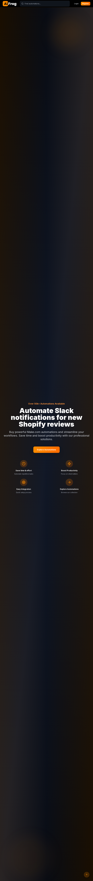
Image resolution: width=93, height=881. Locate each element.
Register (85, 4)
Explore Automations (46, 450)
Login (76, 4)
